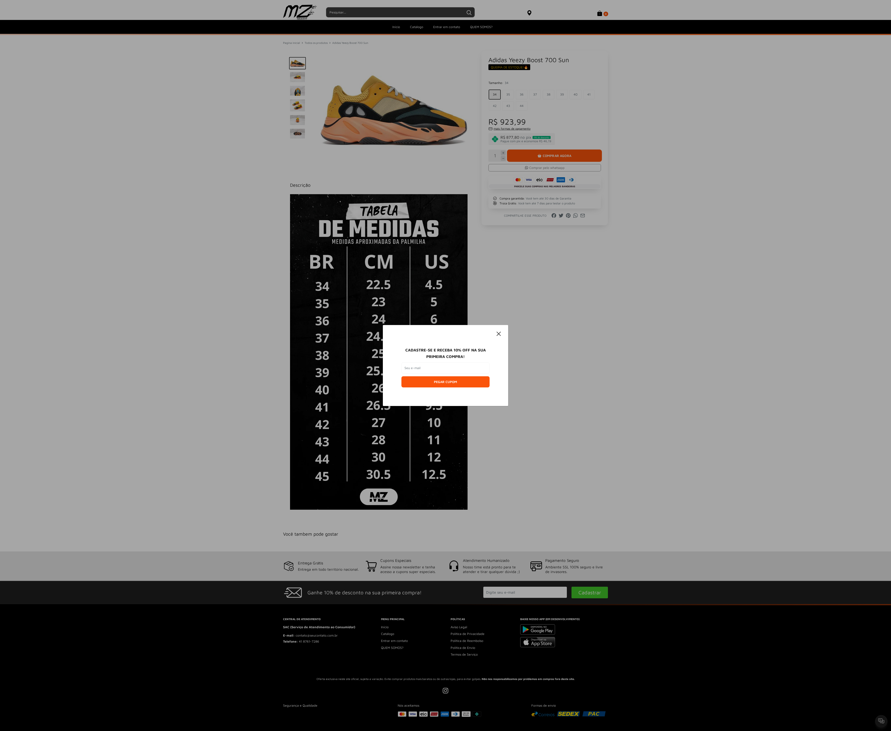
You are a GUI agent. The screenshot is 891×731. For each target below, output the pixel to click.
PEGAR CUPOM (445, 382)
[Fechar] (499, 334)
